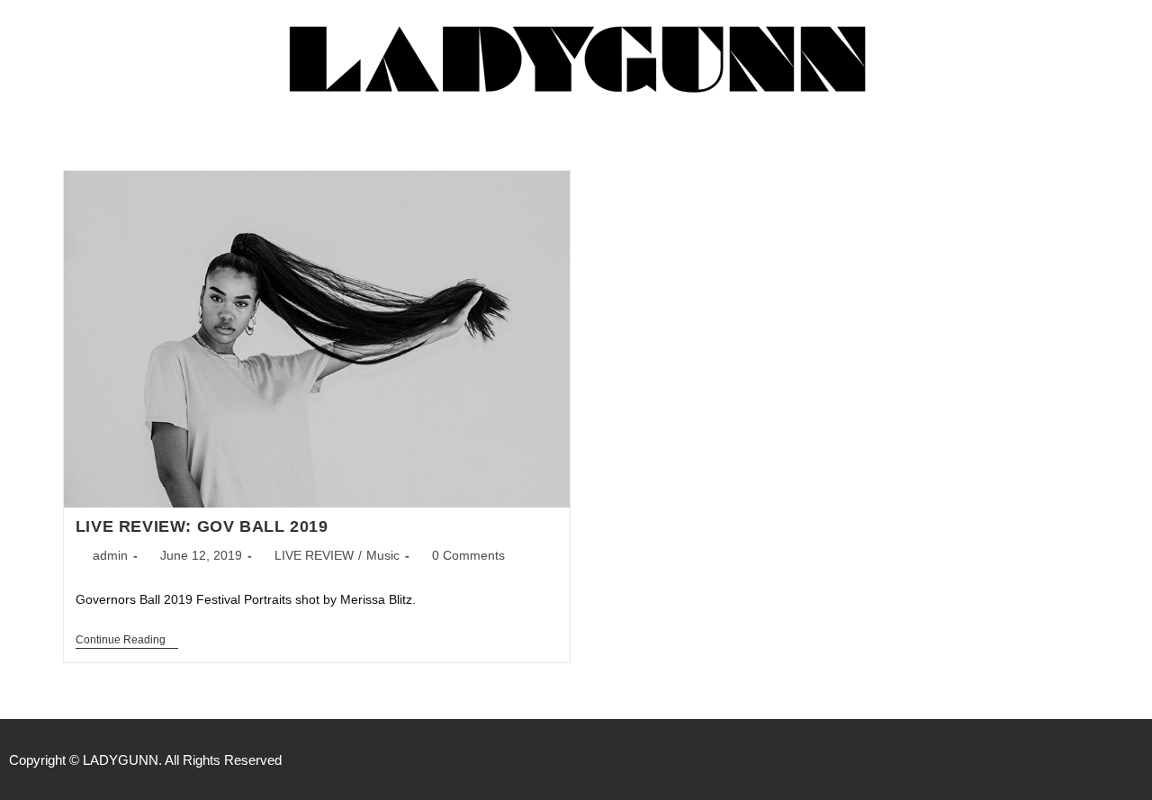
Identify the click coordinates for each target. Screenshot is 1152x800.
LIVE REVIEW (314, 555)
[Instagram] (1134, 760)
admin (110, 555)
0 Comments (468, 555)
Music (383, 555)
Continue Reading (127, 640)
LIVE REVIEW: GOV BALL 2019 (202, 526)
